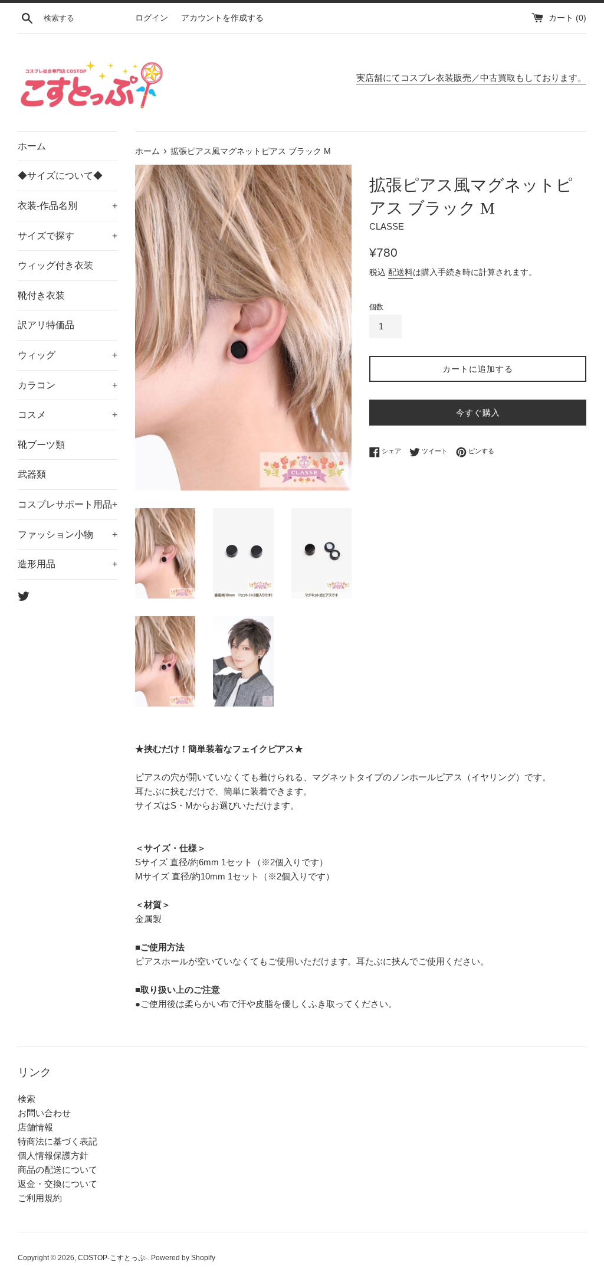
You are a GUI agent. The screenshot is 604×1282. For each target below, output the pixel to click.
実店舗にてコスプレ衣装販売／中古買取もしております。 (471, 78)
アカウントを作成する (222, 18)
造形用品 (67, 564)
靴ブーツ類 (41, 445)
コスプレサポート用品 (67, 504)
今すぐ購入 (478, 412)
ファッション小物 (67, 534)
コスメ (67, 415)
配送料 (400, 272)
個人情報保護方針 (53, 1155)
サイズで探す (67, 236)
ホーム (32, 146)
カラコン (67, 385)
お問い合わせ (44, 1113)
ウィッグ (67, 355)
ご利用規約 (40, 1198)
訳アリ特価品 (46, 325)
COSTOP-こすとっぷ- (112, 1258)
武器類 (32, 474)
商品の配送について (57, 1170)
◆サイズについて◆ (60, 176)
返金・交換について (57, 1184)
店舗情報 (35, 1127)
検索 (26, 1099)
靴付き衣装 (41, 295)
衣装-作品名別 (67, 206)
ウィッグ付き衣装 (55, 265)
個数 (376, 307)
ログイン (151, 18)
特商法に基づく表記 (57, 1141)
